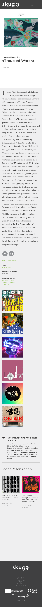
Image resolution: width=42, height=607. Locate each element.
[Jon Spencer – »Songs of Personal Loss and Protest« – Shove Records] (31, 484)
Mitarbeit (21, 578)
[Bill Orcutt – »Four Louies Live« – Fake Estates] (11, 484)
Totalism (5, 284)
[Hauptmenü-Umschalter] (32, 4)
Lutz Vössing (7, 267)
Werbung (21, 580)
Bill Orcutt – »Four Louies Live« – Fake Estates (10, 498)
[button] (39, 4)
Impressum (21, 583)
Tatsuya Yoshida (8, 282)
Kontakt (21, 582)
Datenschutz (21, 585)
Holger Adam (7, 503)
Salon (21, 581)
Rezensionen (12, 261)
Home (4, 261)
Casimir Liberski (8, 280)
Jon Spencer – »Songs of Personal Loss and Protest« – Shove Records (30, 499)
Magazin (21, 577)
